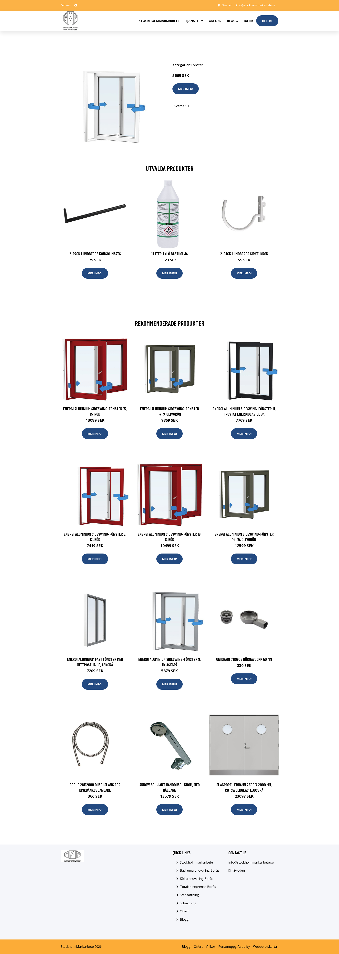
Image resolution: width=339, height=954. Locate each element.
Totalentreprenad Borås (198, 887)
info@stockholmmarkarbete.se (255, 5)
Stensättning (189, 895)
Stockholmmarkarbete (159, 21)
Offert (267, 21)
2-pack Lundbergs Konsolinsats (95, 253)
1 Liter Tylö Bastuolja (169, 253)
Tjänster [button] (192, 21)
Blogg (232, 21)
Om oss (215, 21)
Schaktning (188, 903)
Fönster (197, 65)
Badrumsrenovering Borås (199, 870)
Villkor (210, 946)
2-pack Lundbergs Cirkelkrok (244, 253)
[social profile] (76, 5)
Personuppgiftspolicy (234, 946)
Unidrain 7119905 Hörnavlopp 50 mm (244, 659)
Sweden (227, 5)
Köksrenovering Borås (196, 878)
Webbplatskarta (265, 946)
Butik (248, 21)
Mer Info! (185, 89)
